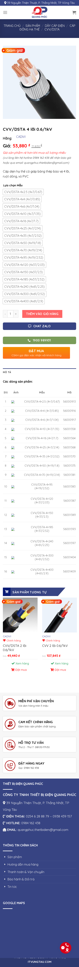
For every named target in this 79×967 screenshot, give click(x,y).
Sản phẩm (33, 26)
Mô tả (7, 372)
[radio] (23, 192)
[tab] (39, 372)
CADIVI (21, 137)
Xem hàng (22, 663)
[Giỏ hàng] (74, 12)
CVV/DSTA (51, 29)
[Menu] (5, 12)
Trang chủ (12, 26)
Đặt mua (21, 670)
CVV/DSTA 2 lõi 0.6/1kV (14, 648)
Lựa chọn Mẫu (13, 185)
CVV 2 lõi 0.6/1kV (55, 646)
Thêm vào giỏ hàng (42, 314)
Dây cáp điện (55, 26)
